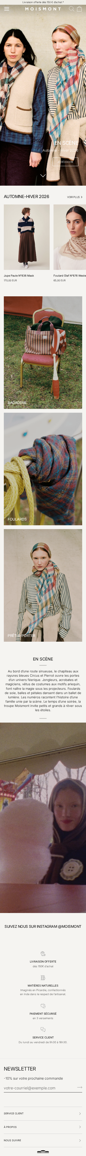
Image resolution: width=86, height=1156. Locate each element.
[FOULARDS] (43, 469)
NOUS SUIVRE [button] (12, 1140)
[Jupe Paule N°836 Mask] (27, 237)
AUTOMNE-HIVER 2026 (26, 196)
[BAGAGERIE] (43, 352)
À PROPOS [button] (10, 1127)
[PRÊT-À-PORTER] (43, 585)
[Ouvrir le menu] (7, 9)
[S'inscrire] (78, 1087)
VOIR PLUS (73, 197)
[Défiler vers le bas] (43, 178)
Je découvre (65, 161)
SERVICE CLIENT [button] (14, 1113)
